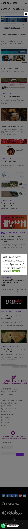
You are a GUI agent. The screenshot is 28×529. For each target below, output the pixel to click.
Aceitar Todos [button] (16, 271)
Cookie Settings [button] (7, 271)
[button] (26, 14)
